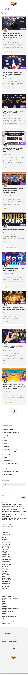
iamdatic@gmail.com (14, 641)
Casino (6, 245)
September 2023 (6, 564)
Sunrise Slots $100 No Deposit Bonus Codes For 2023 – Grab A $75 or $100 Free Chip (14, 386)
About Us (5, 636)
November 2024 (6, 547)
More (22, 28)
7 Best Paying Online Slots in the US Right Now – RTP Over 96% (13, 150)
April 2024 (5, 552)
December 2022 (6, 579)
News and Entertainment (10, 463)
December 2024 (6, 546)
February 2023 (6, 576)
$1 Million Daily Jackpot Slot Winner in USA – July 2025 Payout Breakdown (12, 74)
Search (4, 495)
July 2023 (5, 568)
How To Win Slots (8, 460)
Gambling (6, 446)
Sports (5, 468)
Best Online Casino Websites (11, 247)
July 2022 (5, 588)
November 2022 (6, 581)
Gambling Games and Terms (11, 127)
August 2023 (5, 566)
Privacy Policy (7, 633)
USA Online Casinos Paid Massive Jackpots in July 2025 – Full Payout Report (13, 35)
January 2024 (6, 558)
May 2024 (5, 551)
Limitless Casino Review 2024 (13, 229)
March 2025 (5, 541)
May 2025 (4, 537)
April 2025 (5, 539)
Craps (5, 443)
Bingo (5, 437)
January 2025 (6, 544)
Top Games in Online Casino (11, 51)
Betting (6, 435)
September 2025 (6, 534)
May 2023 (4, 571)
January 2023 (6, 578)
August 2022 (5, 586)
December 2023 (6, 559)
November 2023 (6, 561)
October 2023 (6, 563)
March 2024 (5, 554)
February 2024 (6, 556)
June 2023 (5, 569)
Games (5, 457)
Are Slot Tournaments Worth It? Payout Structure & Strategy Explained (13, 190)
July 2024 (5, 549)
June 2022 (5, 590)
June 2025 (5, 536)
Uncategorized (8, 474)
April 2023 (5, 573)
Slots (5, 90)
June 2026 (5, 532)
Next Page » (14, 411)
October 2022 (6, 583)
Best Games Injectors (9, 429)
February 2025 (6, 542)
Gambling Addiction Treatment (12, 449)
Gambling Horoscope (9, 454)
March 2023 (5, 574)
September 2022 (6, 585)
